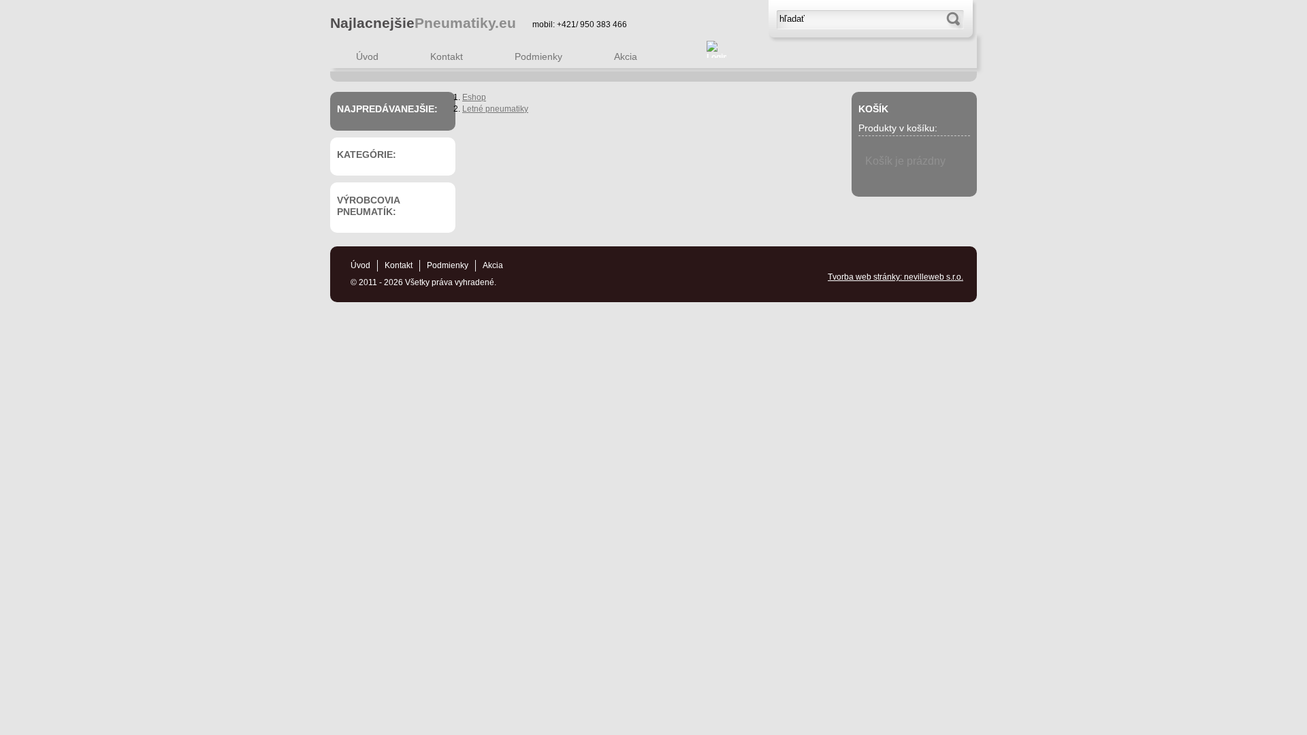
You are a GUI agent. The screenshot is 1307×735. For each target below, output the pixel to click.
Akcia (625, 56)
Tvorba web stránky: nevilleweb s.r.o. (895, 277)
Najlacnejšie (423, 23)
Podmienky (538, 56)
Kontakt (446, 56)
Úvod (367, 56)
